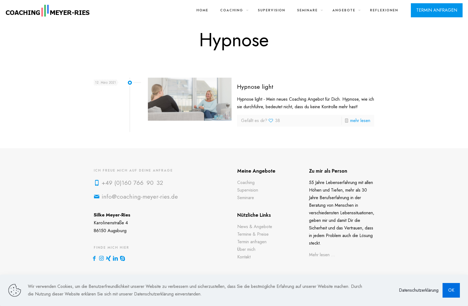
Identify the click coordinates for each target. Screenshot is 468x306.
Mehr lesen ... (322, 255)
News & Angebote (254, 226)
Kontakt (244, 257)
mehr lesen (360, 120)
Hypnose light (255, 86)
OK (451, 290)
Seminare (245, 198)
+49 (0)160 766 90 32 (132, 182)
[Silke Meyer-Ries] (47, 10)
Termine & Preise (253, 234)
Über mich (246, 249)
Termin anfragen (251, 242)
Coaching (246, 182)
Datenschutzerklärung (418, 290)
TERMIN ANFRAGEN (436, 10)
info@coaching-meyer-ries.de (140, 196)
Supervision (247, 190)
